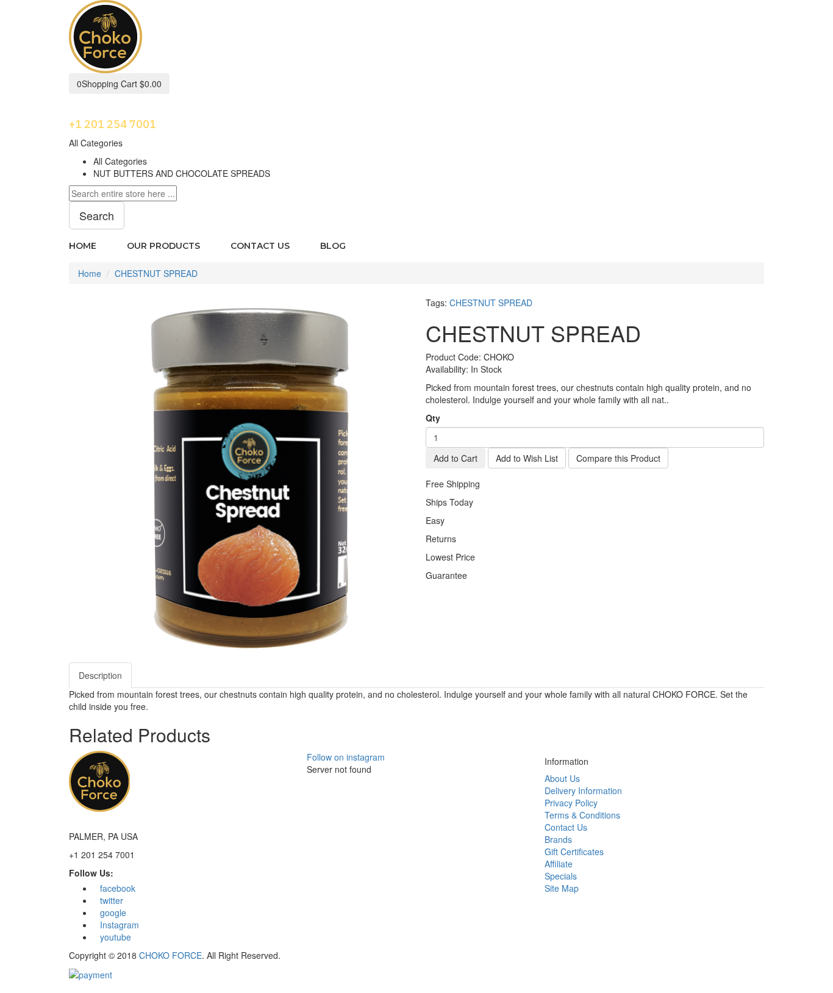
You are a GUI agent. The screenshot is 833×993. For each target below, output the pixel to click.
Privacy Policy (571, 803)
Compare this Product (618, 458)
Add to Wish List (527, 458)
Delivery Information (583, 790)
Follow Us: (91, 873)
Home (89, 273)
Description (100, 675)
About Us (562, 778)
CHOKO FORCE (170, 955)
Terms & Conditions (582, 815)
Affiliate (559, 864)
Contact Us (566, 827)
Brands (558, 839)
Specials (561, 876)
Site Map (562, 888)
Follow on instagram (346, 757)
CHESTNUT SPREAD (156, 273)
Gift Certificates (574, 851)
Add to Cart (455, 458)
